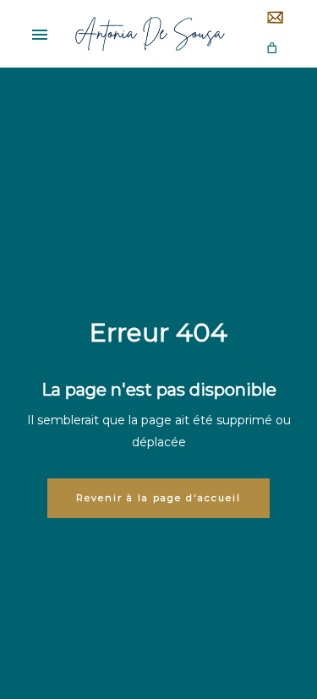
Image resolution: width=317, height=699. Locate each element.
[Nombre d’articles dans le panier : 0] (272, 48)
